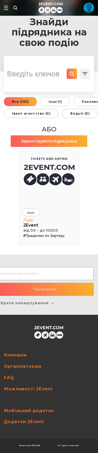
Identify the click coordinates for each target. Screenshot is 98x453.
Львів (28, 220)
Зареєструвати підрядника (49, 141)
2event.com (25, 445)
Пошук (72, 73)
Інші (30, 213)
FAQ (9, 377)
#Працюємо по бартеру (44, 235)
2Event (30, 225)
